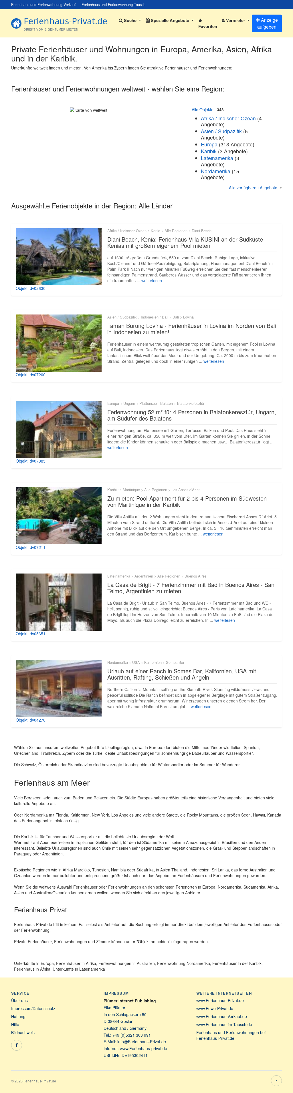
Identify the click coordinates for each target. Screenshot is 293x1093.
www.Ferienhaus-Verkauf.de (221, 1016)
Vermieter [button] (235, 20)
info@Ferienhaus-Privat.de (141, 1041)
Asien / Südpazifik (221, 131)
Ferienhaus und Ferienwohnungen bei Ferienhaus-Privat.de (231, 1035)
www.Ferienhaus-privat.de (143, 1048)
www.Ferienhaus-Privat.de (220, 1000)
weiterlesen (151, 280)
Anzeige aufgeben (267, 23)
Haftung (18, 1016)
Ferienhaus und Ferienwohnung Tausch (113, 4)
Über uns (19, 1000)
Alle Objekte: (203, 109)
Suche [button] (130, 20)
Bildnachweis (23, 1032)
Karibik (209, 151)
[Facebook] (16, 1045)
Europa (209, 144)
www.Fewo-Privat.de (214, 1008)
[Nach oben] (276, 1080)
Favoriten (207, 26)
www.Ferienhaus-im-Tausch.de (224, 1024)
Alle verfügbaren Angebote (253, 187)
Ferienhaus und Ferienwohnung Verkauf (43, 4)
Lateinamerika (217, 158)
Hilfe (15, 1024)
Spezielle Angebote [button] (170, 20)
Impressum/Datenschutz (33, 1008)
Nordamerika (215, 171)
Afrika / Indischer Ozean (228, 118)
